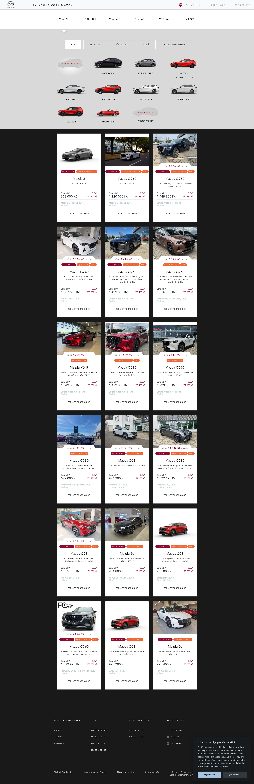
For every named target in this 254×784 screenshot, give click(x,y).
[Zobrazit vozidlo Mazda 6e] (127, 525)
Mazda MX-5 (79, 367)
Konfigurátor (241, 5)
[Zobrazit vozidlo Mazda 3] (79, 150)
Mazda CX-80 (175, 178)
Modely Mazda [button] (218, 5)
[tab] (64, 19)
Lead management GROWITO (183, 774)
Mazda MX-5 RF (138, 737)
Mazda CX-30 (79, 460)
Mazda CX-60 (127, 178)
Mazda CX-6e (98, 750)
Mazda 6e (127, 553)
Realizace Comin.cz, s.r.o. (183, 772)
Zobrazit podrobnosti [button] (79, 213)
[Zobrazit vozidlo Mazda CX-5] (175, 525)
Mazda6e (59, 743)
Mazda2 (58, 730)
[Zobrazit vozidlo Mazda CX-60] (127, 150)
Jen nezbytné (235, 774)
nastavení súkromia (219, 766)
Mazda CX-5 (127, 460)
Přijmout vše (209, 774)
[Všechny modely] (70, 62)
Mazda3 (58, 737)
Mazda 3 (79, 178)
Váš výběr (193, 5)
